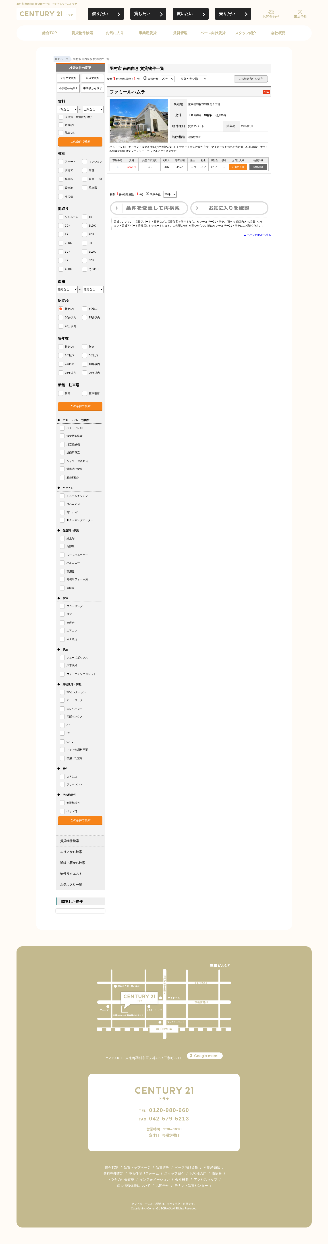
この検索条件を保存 (251, 78)
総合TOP (49, 33)
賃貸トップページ (137, 1167)
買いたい (185, 13)
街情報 (217, 1173)
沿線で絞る (92, 78)
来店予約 (300, 16)
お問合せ (162, 1185)
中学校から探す (92, 88)
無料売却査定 (113, 1173)
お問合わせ (271, 16)
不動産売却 (211, 1167)
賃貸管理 (180, 33)
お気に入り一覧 (71, 884)
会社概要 (278, 33)
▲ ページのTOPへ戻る (257, 234)
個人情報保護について (133, 1185)
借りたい (100, 13)
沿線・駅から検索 (72, 862)
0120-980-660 (164, 1110)
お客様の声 (198, 1173)
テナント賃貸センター (191, 1185)
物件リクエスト (71, 873)
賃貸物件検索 (82, 33)
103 (117, 167)
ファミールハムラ (127, 91)
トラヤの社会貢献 (121, 1179)
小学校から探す (68, 88)
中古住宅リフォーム (144, 1173)
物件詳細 (258, 167)
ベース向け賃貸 (213, 33)
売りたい (227, 13)
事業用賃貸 (148, 33)
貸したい (142, 13)
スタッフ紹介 (245, 33)
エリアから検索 (71, 852)
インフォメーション (155, 1179)
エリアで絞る (68, 78)
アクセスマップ (205, 1179)
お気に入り (115, 33)
